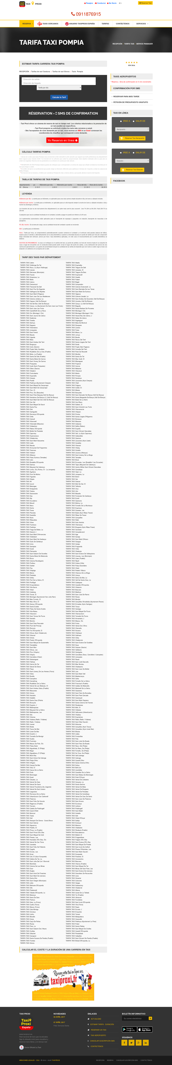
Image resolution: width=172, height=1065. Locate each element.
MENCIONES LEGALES (27, 1060)
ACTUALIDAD (95, 1019)
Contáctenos (122, 23)
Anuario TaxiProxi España (82, 23)
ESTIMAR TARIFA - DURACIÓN (102, 1024)
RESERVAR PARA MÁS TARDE (126, 96)
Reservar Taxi (146, 3)
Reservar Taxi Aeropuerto (133, 138)
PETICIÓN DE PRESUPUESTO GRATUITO (130, 102)
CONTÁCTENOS (96, 1046)
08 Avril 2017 (59, 1017)
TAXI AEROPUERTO (98, 1035)
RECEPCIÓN (117, 44)
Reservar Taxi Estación (134, 169)
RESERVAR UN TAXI (98, 1030)
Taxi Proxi (33, 3)
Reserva (26, 23)
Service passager (144, 44)
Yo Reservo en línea (61, 140)
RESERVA (110, 1060)
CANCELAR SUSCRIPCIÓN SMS (102, 1041)
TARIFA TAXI (129, 44)
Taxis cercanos (50, 23)
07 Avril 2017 (59, 1022)
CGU (38, 1060)
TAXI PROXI (56, 1060)
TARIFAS (105, 23)
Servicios (141, 23)
